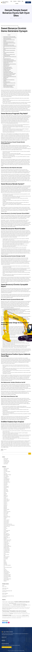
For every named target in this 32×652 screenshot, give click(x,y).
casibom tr (5, 517)
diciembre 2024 (6, 460)
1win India (5, 473)
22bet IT (5, 494)
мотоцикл (11, 613)
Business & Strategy (7, 516)
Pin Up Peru (6, 558)
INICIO (3, 585)
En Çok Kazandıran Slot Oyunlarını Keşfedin (15, 606)
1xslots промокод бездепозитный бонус (21, 603)
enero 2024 (6, 463)
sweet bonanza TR (7, 572)
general (5, 532)
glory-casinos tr (6, 533)
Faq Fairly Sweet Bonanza (7, 67)
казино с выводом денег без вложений (22, 612)
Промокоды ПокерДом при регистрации (14, 611)
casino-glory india (7, 526)
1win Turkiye (6, 475)
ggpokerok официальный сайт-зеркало (6, 607)
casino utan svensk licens (8, 524)
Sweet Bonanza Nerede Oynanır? (8, 41)
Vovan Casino (6, 577)
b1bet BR (5, 506)
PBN (4, 555)
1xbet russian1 (6, 491)
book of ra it (6, 515)
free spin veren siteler (23, 606)
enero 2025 (6, 459)
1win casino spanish (7, 471)
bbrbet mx (5, 510)
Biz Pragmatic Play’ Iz (6, 81)
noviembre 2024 (6, 461)
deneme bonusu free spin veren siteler (6, 606)
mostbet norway (6, 545)
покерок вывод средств (19, 615)
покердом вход (6, 615)
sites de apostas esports (8, 567)
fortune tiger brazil (7, 530)
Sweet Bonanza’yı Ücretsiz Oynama (9, 74)
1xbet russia (6, 489)
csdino (5, 529)
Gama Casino (6, 531)
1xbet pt (5, 488)
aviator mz (5, 504)
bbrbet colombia (6, 509)
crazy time (5, 528)
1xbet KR (5, 485)
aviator (5, 497)
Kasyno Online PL (6, 535)
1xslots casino (5, 601)
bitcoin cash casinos (7, 511)
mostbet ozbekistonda (7, 546)
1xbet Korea (6, 484)
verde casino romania (7, 576)
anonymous (6, 496)
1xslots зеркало (11, 601)
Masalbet (5, 538)
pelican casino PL (6, 556)
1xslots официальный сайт (5, 603)
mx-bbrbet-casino (7, 550)
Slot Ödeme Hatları (6, 70)
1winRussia (5, 477)
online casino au (6, 551)
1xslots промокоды (5, 604)
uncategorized (6, 573)
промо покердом (5, 593)
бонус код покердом (4, 612)
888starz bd (6, 495)
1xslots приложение (12, 603)
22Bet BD (5, 493)
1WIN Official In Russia (7, 474)
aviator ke (5, 503)
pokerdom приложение (21, 608)
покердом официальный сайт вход (8, 595)
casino (5, 518)
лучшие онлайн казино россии (5, 613)
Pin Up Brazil (6, 557)
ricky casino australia (7, 565)
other (5, 553)
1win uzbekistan (6, 476)
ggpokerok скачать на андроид (20, 607)
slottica (5, 569)
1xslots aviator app (5, 588)
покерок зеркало (25, 615)
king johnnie (6, 536)
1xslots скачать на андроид (20, 604)
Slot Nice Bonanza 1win (7, 58)
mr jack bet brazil (6, 549)
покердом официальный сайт (7, 590)
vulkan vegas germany (7, 578)
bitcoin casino (6, 512)
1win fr (5, 472)
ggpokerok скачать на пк (27, 607)
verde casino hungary (7, 574)
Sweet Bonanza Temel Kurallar (8, 72)
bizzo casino (6, 513)
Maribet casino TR (7, 537)
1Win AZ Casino (6, 468)
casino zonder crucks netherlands (9, 525)
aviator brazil (6, 498)
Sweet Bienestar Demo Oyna (7, 68)
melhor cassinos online (7, 539)
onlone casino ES (6, 552)
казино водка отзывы (15, 612)
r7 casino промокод (27, 608)
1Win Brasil (5, 469)
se (4, 566)
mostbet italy (6, 544)
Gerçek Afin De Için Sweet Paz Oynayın (9, 73)
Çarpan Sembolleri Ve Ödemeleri (8, 87)
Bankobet (5, 507)
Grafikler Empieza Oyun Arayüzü (8, 59)
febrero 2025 (6, 458)
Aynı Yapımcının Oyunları (7, 71)
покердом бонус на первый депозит (18, 613)
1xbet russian (6, 490)
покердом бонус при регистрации (26, 613)
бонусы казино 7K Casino (10, 612)
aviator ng (5, 505)
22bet (5, 492)
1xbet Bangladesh (6, 478)
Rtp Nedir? (5, 78)
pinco (5, 559)
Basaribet (5, 508)
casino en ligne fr (6, 519)
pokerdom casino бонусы (7, 608)
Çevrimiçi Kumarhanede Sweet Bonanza (9, 60)
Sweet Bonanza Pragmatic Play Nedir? (9, 36)
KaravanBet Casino (7, 534)
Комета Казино (6, 579)
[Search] (29, 454)
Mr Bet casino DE (6, 548)
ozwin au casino (6, 554)
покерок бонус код (14, 615)
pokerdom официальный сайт (15, 608)
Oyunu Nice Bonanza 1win (7, 75)
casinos (5, 527)
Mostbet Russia (6, 547)
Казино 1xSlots (8, 609)
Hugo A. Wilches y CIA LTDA (8, 631)
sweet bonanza (6, 571)
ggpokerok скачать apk (14, 607)
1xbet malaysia (6, 486)
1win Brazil (5, 470)
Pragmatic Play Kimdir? (7, 69)
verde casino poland (7, 575)
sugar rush (5, 570)
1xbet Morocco (6, 487)
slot (4, 568)
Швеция (5, 580)
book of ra (5, 514)
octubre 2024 (6, 462)
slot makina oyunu (4, 609)
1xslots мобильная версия (21, 601)
